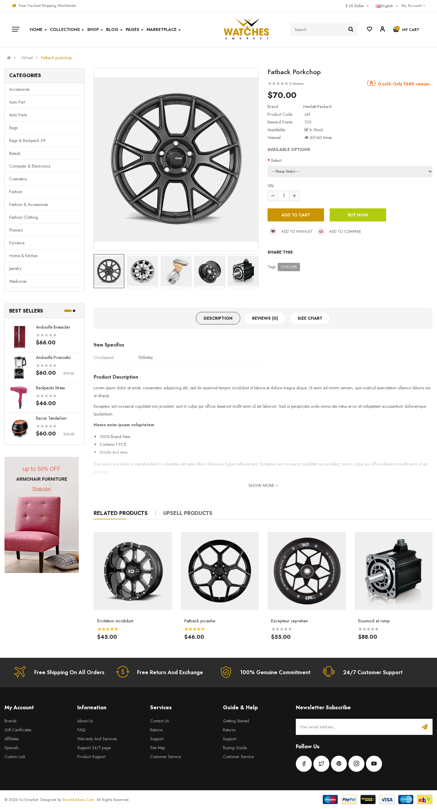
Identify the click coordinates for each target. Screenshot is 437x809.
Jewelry (15, 268)
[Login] (383, 30)
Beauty (15, 153)
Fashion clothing (23, 217)
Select (276, 160)
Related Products (121, 513)
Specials (11, 748)
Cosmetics (18, 179)
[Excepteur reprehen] (307, 571)
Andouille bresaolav (53, 327)
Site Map (157, 748)
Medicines (17, 281)
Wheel (27, 58)
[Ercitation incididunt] (133, 571)
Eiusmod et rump (374, 621)
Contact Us (159, 721)
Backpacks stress (50, 388)
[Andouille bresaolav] (20, 336)
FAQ (81, 730)
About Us (85, 721)
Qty (271, 185)
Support (157, 739)
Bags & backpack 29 (27, 140)
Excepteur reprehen (289, 621)
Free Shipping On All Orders (69, 672)
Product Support (91, 757)
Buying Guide (235, 748)
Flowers (16, 230)
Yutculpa (289, 267)
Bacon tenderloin (51, 418)
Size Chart (310, 318)
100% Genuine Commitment (275, 672)
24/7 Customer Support (373, 672)
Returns (156, 730)
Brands (10, 721)
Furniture (16, 243)
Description (218, 318)
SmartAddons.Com (78, 799)
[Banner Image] (41, 515)
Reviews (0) (265, 318)
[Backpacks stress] (20, 397)
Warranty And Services (97, 739)
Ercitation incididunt (115, 621)
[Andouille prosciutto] (20, 367)
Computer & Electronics (29, 166)
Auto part (17, 102)
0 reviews (297, 83)
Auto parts (18, 115)
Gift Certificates (17, 730)
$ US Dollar (355, 6)
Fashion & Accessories (28, 204)
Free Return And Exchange (170, 672)
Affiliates (11, 739)
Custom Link (14, 757)
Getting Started (236, 721)
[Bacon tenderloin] (20, 427)
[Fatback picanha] (220, 571)
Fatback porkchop (56, 58)
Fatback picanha (199, 621)
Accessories (19, 89)
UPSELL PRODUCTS (188, 513)
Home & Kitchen (23, 256)
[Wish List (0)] (369, 30)
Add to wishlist (296, 231)
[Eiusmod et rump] (394, 571)
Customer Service (165, 757)
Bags (13, 128)
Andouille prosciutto (53, 357)
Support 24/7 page (94, 748)
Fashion (15, 192)
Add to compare (344, 231)
